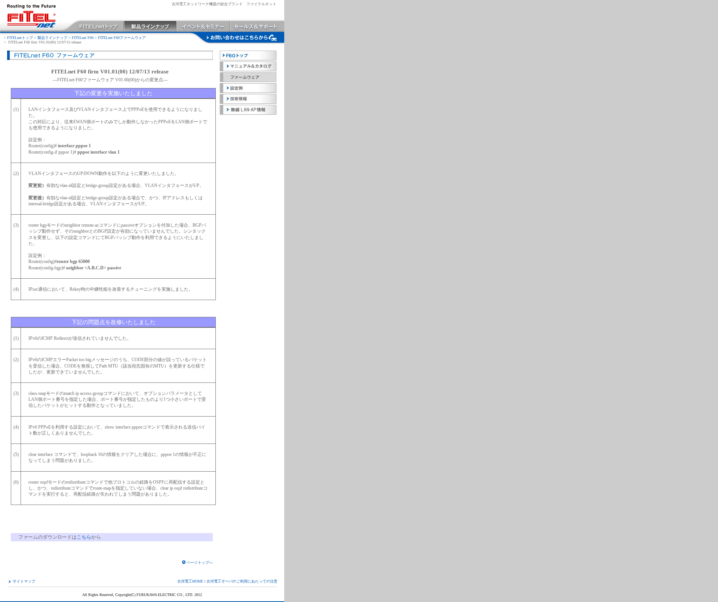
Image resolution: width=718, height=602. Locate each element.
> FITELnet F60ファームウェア (120, 38)
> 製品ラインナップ (50, 38)
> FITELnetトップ (18, 38)
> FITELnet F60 (80, 38)
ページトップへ (200, 562)
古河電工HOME (190, 581)
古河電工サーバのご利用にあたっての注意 (241, 581)
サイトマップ (24, 581)
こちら (84, 537)
